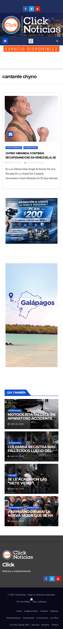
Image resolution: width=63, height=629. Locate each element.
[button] (57, 41)
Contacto (44, 611)
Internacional (30, 147)
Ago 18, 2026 (17, 521)
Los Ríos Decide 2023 (19, 625)
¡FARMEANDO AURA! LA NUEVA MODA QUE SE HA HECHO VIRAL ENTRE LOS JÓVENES (31, 517)
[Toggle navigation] (31, 41)
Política (55, 625)
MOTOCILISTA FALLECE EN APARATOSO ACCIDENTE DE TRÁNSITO (31, 418)
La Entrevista (42, 618)
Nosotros (45, 625)
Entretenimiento (13, 147)
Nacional (13, 475)
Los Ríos (54, 618)
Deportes (54, 611)
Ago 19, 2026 (17, 424)
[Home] (5, 41)
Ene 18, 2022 (15, 163)
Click (8, 565)
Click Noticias (35, 163)
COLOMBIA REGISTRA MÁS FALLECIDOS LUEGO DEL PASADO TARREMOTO (31, 451)
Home (19, 611)
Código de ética (31, 611)
